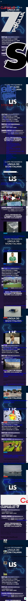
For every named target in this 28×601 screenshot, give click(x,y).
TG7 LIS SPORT (10, 135)
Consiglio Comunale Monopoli (13, 144)
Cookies (2, 595)
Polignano (12, 491)
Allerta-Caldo (13, 438)
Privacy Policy (9, 595)
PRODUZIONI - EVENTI (12, 133)
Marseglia (19, 305)
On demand (6, 119)
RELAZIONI (9, 134)
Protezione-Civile (20, 438)
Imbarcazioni (20, 491)
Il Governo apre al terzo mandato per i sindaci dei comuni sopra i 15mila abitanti (14, 374)
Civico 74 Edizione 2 (11, 146)
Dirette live (5, 164)
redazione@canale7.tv (6, 593)
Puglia (8, 438)
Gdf (16, 491)
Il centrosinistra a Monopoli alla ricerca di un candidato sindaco (15, 348)
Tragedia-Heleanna (12, 250)
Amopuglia (10, 183)
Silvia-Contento (20, 357)
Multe (24, 491)
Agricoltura (13, 463)
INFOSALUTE (10, 138)
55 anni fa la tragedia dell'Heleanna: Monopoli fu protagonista (14, 236)
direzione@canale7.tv (22, 520)
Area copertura (6, 165)
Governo (18, 384)
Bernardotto (8, 276)
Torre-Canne (17, 331)
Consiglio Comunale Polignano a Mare (15, 151)
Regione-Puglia (6, 463)
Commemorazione (21, 250)
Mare (13, 331)
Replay (8, 152)
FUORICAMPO (10, 131)
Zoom (7, 149)
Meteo (4, 438)
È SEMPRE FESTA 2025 (12, 128)
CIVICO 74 (9, 142)
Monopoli (4, 183)
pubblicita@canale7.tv (6, 594)
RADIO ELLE (9, 139)
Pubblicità (8, 159)
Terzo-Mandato (12, 384)
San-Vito (8, 491)
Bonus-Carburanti (20, 463)
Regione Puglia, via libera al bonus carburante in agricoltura (13, 455)
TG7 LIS (8, 121)
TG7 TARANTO (10, 123)
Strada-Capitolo (7, 409)
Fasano (7, 331)
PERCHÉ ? (9, 124)
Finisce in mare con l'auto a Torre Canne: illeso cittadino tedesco (13, 321)
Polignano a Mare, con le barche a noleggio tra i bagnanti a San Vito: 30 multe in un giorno (14, 481)
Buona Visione (9, 141)
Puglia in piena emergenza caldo (12, 425)
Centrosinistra (14, 357)
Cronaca (5, 317)
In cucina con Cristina (11, 157)
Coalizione (5, 358)
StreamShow (9, 599)
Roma (7, 384)
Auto (10, 331)
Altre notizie (6, 493)
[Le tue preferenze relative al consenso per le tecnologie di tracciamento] (25, 598)
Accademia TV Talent (11, 153)
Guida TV (5, 160)
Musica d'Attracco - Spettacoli (13, 148)
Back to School (9, 156)
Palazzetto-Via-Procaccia (21, 408)
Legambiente (9, 305)
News (4, 161)
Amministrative (12, 358)
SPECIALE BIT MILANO (12, 143)
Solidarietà (4, 184)
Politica (5, 344)
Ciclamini (18, 183)
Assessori (5, 385)
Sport (4, 263)
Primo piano (9, 147)
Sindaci (22, 384)
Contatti (5, 162)
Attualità (12, 184)
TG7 (4, 117)
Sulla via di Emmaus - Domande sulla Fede (16, 137)
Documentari (9, 155)
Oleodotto (14, 305)
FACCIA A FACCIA (11, 130)
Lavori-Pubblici (11, 408)
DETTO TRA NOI (10, 129)
